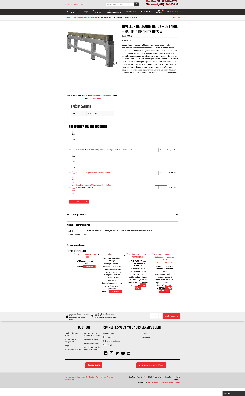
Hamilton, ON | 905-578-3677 (161, 1)
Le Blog (144, 333)
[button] (152, 12)
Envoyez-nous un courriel (99, 95)
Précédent (176, 18)
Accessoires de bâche (73, 350)
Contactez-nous (109, 333)
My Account (146, 337)
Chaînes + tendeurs (91, 339)
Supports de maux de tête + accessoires (92, 348)
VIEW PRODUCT (165, 289)
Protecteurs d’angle (91, 343)
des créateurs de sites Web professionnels (164, 382)
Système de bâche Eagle (71, 334)
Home (68, 18)
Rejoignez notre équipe (111, 341)
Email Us (106, 345)
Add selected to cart (79, 202)
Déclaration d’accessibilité (96, 377)
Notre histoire (108, 337)
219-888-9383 (95, 98)
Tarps (67, 346)
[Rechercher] (136, 4)
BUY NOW (89, 266)
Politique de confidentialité (75, 377)
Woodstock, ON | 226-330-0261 (162, 4)
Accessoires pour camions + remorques (85, 18)
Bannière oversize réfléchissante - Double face (93, 185)
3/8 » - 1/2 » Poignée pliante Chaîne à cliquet (93, 173)
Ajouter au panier (171, 316)
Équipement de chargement (70, 340)
